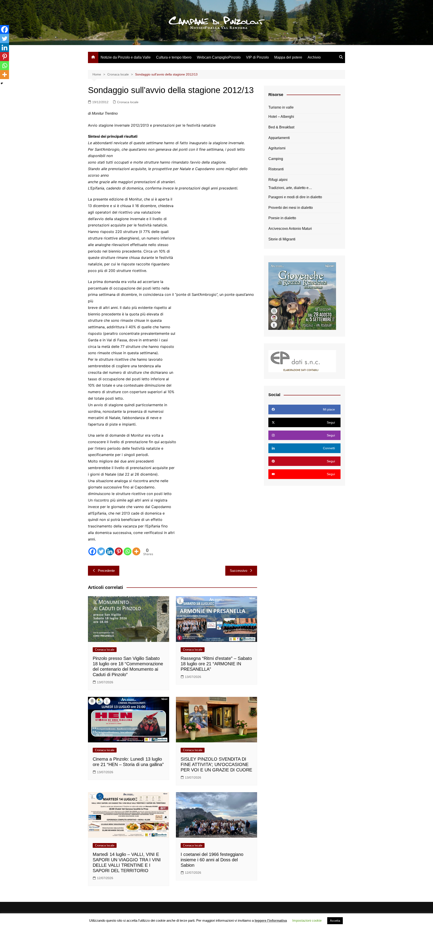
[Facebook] (92, 551)
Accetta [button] (335, 920)
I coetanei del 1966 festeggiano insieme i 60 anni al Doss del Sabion (212, 860)
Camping (275, 159)
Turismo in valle (281, 107)
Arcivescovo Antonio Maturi (290, 228)
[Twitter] (101, 551)
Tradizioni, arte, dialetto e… (290, 188)
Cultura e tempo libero (173, 57)
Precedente (106, 570)
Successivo (238, 570)
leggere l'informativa (271, 920)
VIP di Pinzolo (257, 57)
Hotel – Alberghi (281, 117)
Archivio (314, 57)
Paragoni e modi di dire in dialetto (295, 197)
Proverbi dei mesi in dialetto (290, 208)
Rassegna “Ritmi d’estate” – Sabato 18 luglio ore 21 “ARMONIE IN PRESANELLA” (216, 664)
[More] (136, 551)
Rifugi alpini (278, 180)
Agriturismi (277, 148)
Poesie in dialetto (282, 218)
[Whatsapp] (127, 551)
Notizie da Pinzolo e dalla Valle (126, 57)
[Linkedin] (110, 551)
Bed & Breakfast (281, 127)
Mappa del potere (288, 57)
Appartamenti (279, 138)
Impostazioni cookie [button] (307, 920)
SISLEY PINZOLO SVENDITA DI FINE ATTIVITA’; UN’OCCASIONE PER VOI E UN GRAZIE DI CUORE (216, 764)
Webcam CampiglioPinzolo (219, 57)
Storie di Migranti (281, 239)
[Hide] (2, 83)
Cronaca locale (127, 102)
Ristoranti (276, 169)
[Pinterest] (119, 551)
